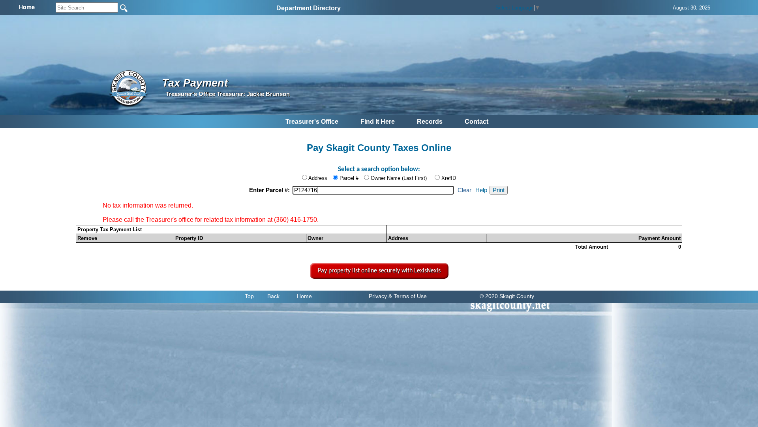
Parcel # (349, 178)
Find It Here (377, 121)
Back (273, 296)
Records (430, 121)
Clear (464, 190)
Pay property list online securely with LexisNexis (379, 271)
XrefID (448, 178)
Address (317, 178)
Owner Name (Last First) (399, 178)
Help (481, 190)
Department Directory (308, 8)
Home (304, 296)
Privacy (378, 296)
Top (249, 296)
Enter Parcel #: (270, 190)
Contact (476, 121)
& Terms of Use (407, 296)
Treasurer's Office (311, 121)
